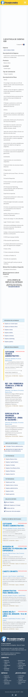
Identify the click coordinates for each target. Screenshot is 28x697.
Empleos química (9, 341)
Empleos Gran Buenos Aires (13, 468)
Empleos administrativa (12, 488)
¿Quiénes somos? (22, 680)
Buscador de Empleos (14, 286)
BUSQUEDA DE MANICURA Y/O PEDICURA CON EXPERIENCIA (15, 548)
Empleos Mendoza (10, 471)
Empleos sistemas (9, 335)
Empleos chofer (10, 491)
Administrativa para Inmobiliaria (11, 592)
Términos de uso (22, 665)
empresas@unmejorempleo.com (8, 654)
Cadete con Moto (10, 571)
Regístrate (6, 660)
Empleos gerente (10, 494)
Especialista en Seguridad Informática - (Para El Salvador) (13, 417)
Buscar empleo (21, 663)
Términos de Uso (10, 508)
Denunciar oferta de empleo (13, 511)
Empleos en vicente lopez (11, 323)
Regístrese (6, 676)
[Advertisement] (14, 21)
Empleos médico (9, 332)
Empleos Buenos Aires (11, 459)
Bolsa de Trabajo (21, 645)
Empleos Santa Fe (10, 474)
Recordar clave (7, 680)
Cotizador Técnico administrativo (14, 446)
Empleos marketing (9, 338)
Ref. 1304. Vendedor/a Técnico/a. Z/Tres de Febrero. (14, 385)
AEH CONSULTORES (9, 50)
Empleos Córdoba (10, 465)
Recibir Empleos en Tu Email (13, 505)
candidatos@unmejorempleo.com (18, 649)
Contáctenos (21, 676)
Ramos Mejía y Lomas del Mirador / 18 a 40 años (15, 614)
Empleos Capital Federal (12, 462)
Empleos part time (10, 482)
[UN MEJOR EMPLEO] (9, 2)
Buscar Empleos (10, 502)
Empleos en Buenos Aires (11, 326)
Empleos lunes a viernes (12, 485)
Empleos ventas (9, 329)
